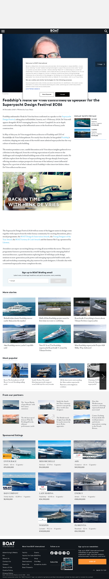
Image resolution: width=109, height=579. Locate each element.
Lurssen (42, 529)
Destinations (27, 561)
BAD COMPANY (11, 493)
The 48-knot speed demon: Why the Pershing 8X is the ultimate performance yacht (27, 422)
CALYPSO (94, 129)
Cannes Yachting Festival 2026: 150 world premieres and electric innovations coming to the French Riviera (99, 421)
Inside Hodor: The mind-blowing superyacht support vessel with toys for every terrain (43, 382)
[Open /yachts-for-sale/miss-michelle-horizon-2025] (54, 449)
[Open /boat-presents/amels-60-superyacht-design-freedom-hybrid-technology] (46, 404)
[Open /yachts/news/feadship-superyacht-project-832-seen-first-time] (54, 307)
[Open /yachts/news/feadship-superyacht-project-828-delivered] (90, 334)
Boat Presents (27, 567)
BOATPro (37, 555)
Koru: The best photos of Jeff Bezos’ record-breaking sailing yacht (14, 382)
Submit (58, 281)
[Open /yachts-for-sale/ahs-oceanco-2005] (90, 449)
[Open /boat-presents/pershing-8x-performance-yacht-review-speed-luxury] (11, 419)
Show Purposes (46, 94)
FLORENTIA (80, 525)
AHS (77, 461)
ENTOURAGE (10, 461)
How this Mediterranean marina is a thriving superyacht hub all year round (98, 405)
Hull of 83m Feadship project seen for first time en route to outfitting (54, 319)
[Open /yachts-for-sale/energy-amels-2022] (90, 481)
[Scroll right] (103, 376)
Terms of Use (7, 567)
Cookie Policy (8, 570)
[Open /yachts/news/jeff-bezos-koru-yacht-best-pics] (15, 370)
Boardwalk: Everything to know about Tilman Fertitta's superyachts (90, 319)
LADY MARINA (46, 493)
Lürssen (6, 242)
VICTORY (94, 119)
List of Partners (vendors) (33, 89)
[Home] (54, 31)
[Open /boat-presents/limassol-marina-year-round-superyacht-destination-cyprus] (82, 404)
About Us (6, 558)
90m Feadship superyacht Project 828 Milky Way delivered (90, 346)
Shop (36, 558)
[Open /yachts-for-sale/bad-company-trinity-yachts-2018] (19, 481)
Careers (5, 564)
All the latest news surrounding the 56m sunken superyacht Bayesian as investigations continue (71, 383)
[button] (101, 64)
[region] (55, 79)
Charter (25, 558)
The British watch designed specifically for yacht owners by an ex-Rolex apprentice (64, 422)
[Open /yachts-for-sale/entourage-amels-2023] (19, 449)
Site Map (37, 561)
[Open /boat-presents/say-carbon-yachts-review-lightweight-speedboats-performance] (11, 404)
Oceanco (78, 465)
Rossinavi (78, 529)
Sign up (92, 561)
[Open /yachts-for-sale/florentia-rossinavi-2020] (90, 513)
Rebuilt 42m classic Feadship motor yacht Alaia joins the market (18, 319)
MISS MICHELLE (47, 461)
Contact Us (7, 561)
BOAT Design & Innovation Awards (35, 236)
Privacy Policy (8, 573)
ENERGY (79, 493)
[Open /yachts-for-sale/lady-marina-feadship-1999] (54, 481)
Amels (6, 465)
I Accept (62, 94)
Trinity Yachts (9, 497)
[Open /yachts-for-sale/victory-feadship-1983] (82, 122)
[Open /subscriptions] (65, 564)
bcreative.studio (40, 564)
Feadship (65, 137)
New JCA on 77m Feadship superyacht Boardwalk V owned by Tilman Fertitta (53, 348)
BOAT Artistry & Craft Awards (28, 239)
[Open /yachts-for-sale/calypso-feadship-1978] (82, 133)
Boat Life (25, 564)
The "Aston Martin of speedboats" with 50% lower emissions (28, 405)
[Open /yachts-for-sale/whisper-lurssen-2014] (54, 513)
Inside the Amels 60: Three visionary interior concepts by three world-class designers (63, 405)
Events (36, 552)
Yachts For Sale (28, 555)
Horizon (42, 465)
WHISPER (44, 525)
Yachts (24, 552)
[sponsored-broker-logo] (7, 458)
